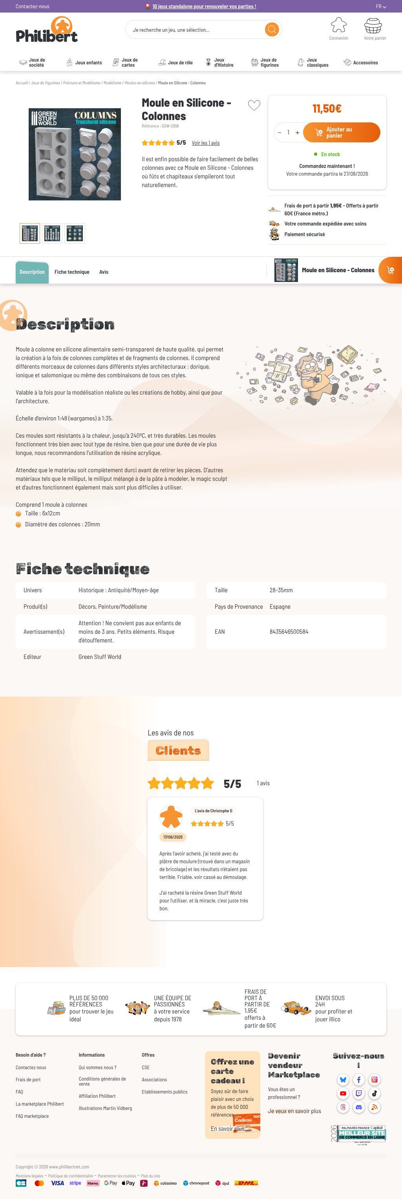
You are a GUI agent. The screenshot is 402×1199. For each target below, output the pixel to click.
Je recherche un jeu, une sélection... (171, 30)
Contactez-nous (32, 6)
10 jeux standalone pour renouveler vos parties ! (204, 6)
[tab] (178, 751)
